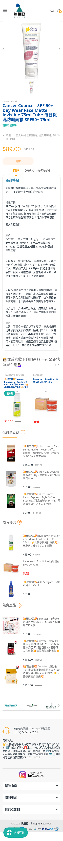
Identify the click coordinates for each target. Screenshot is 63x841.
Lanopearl (38, 374)
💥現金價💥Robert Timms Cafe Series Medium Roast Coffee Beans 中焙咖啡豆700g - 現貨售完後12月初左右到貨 (41, 451)
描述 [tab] (16, 171)
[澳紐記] (19, 10)
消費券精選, (45, 135)
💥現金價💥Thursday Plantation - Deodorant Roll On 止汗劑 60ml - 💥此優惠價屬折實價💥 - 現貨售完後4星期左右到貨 (16, 385)
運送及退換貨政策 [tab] (37, 171)
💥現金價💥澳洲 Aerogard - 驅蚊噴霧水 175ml (41, 583)
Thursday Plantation (14, 374)
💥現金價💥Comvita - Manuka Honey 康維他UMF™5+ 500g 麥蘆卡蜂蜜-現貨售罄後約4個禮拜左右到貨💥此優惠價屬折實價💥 (41, 645)
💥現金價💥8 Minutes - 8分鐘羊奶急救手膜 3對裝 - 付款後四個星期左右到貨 (41, 622)
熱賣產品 (9, 605)
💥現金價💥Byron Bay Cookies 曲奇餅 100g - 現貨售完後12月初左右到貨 (41, 475)
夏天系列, (21, 135)
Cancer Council (10, 101)
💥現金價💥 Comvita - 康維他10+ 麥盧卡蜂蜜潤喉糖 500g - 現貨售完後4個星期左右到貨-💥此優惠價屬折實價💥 (41, 671)
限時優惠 (9, 522)
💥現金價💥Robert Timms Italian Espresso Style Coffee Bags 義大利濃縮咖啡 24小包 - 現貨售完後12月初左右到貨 (41, 499)
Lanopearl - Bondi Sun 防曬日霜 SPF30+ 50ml (45, 380)
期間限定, (32, 135)
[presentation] (55, 365)
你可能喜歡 (11, 432)
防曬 (12, 139)
